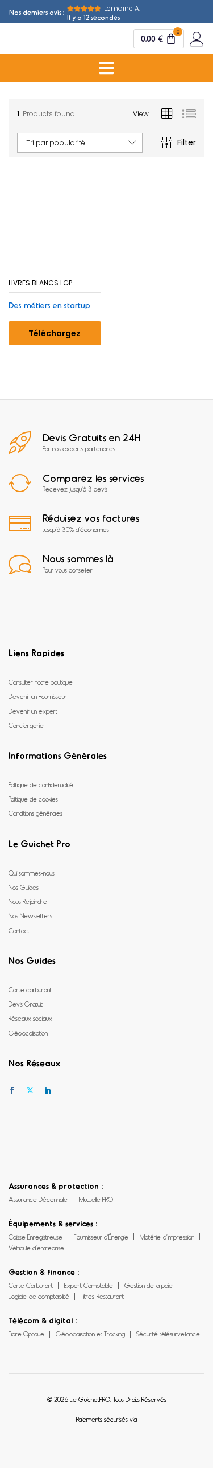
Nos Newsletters (30, 915)
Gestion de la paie (148, 1285)
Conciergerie (26, 725)
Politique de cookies (33, 799)
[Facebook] (12, 1090)
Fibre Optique (26, 1334)
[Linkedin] (48, 1090)
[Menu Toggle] (106, 68)
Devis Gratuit (26, 1004)
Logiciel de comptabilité (39, 1296)
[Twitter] (30, 1090)
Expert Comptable (88, 1285)
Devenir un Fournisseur (38, 696)
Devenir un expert (33, 711)
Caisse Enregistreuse (35, 1237)
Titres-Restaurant (102, 1296)
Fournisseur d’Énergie (101, 1237)
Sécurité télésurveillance (168, 1334)
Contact (19, 930)
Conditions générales (35, 813)
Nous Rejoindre (28, 901)
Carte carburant (30, 989)
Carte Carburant (31, 1285)
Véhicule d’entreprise (36, 1248)
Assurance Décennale (38, 1199)
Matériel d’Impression (167, 1237)
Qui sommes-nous (32, 873)
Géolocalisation (28, 1033)
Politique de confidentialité (41, 784)
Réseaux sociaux (30, 1018)
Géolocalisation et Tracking (90, 1334)
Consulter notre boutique (41, 682)
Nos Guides (24, 887)
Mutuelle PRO (96, 1199)
